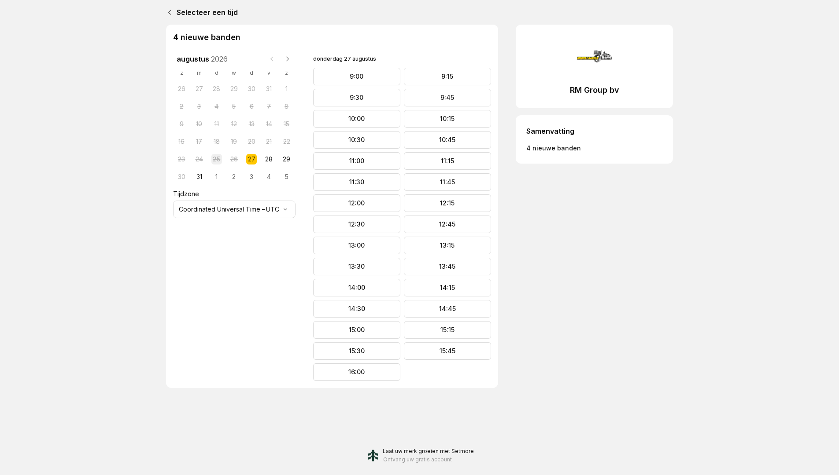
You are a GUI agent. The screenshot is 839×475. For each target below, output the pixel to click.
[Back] (168, 12)
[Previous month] (272, 59)
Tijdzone (186, 193)
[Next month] (288, 59)
